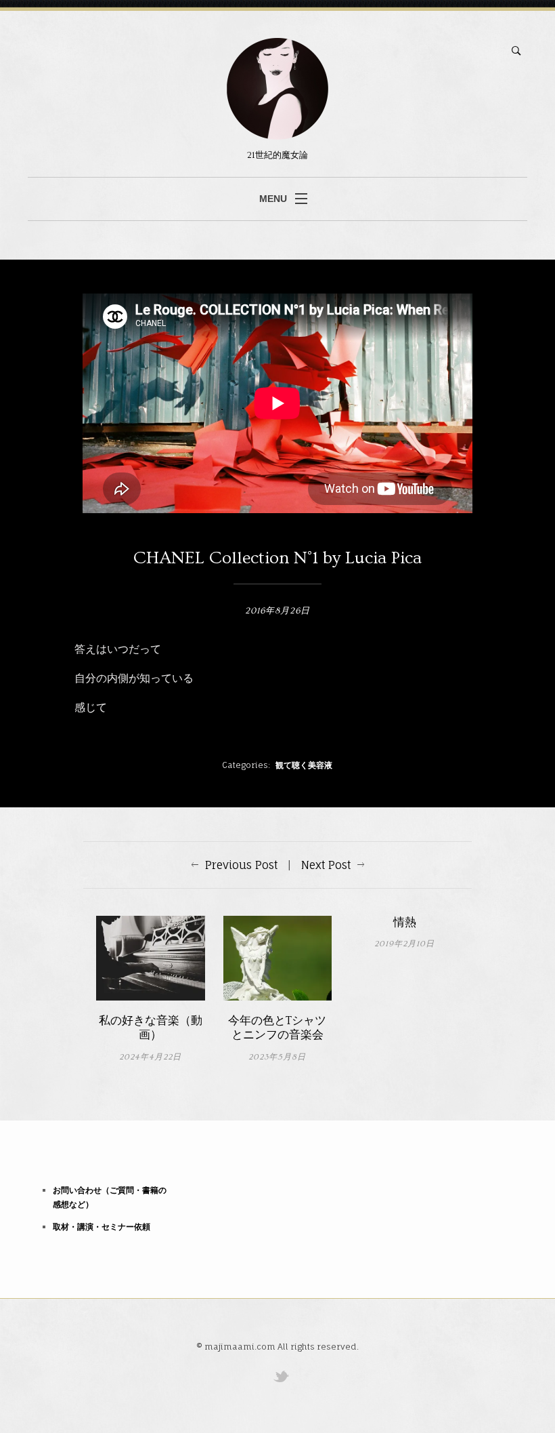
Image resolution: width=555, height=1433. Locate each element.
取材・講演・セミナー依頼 (101, 1227)
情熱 (404, 922)
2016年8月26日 (277, 610)
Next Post (326, 865)
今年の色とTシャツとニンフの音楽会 (277, 1028)
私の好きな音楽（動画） (150, 1028)
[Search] (516, 51)
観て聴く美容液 (303, 765)
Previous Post (241, 865)
